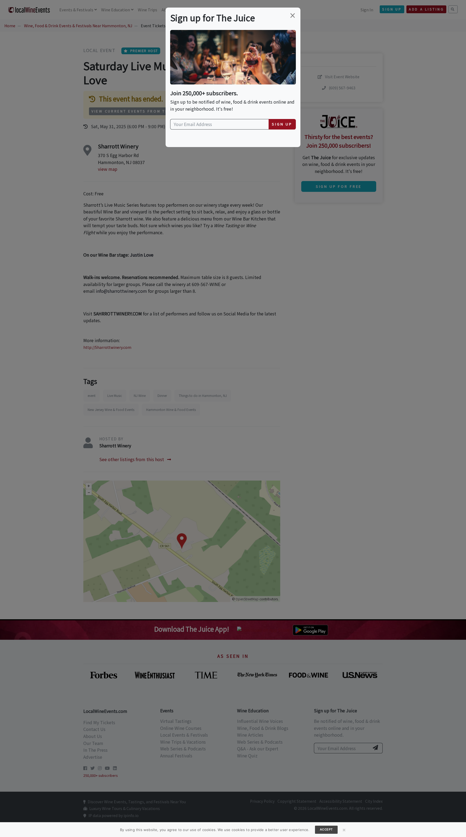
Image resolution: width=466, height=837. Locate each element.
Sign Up (282, 124)
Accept (326, 829)
